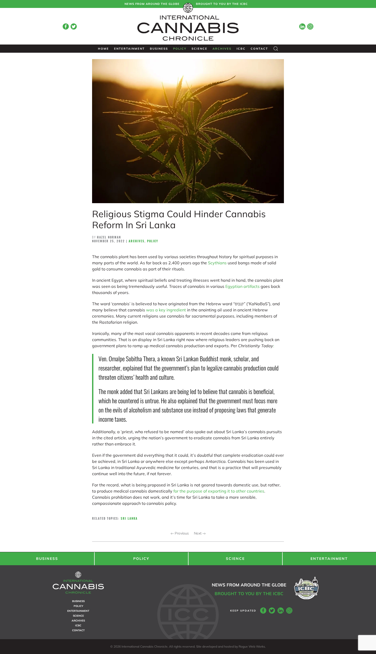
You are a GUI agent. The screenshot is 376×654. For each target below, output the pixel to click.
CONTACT (78, 630)
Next (198, 533)
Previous (181, 533)
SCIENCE (235, 558)
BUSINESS (47, 558)
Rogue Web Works (252, 646)
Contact (259, 48)
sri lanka (129, 518)
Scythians (217, 262)
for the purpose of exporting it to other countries (218, 491)
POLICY (141, 558)
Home (103, 48)
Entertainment (129, 48)
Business (159, 48)
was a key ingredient (166, 309)
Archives (222, 48)
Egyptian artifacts (242, 286)
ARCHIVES (78, 620)
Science (199, 48)
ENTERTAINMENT (329, 558)
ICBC (241, 48)
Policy (179, 48)
